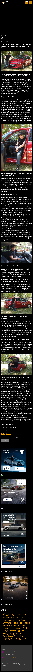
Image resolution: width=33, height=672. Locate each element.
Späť (6, 440)
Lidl (23, 617)
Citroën (8, 434)
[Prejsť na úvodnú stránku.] (5, 3)
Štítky (3, 434)
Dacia (5, 636)
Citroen (5, 628)
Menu (26, 2)
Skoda (8, 615)
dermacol (16, 620)
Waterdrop (6, 617)
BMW (20, 630)
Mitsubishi (18, 628)
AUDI (23, 625)
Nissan (13, 631)
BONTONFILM (16, 617)
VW (23, 620)
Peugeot (6, 625)
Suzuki (10, 636)
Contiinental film (22, 615)
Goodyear (6, 631)
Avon (7, 623)
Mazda (18, 633)
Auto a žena (4, 35)
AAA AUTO (15, 625)
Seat (25, 628)
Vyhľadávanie (30, 2)
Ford (25, 638)
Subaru (16, 636)
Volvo (11, 628)
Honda (17, 638)
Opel (22, 636)
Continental (7, 620)
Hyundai (9, 633)
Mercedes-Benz (21, 623)
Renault (7, 638)
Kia (24, 633)
